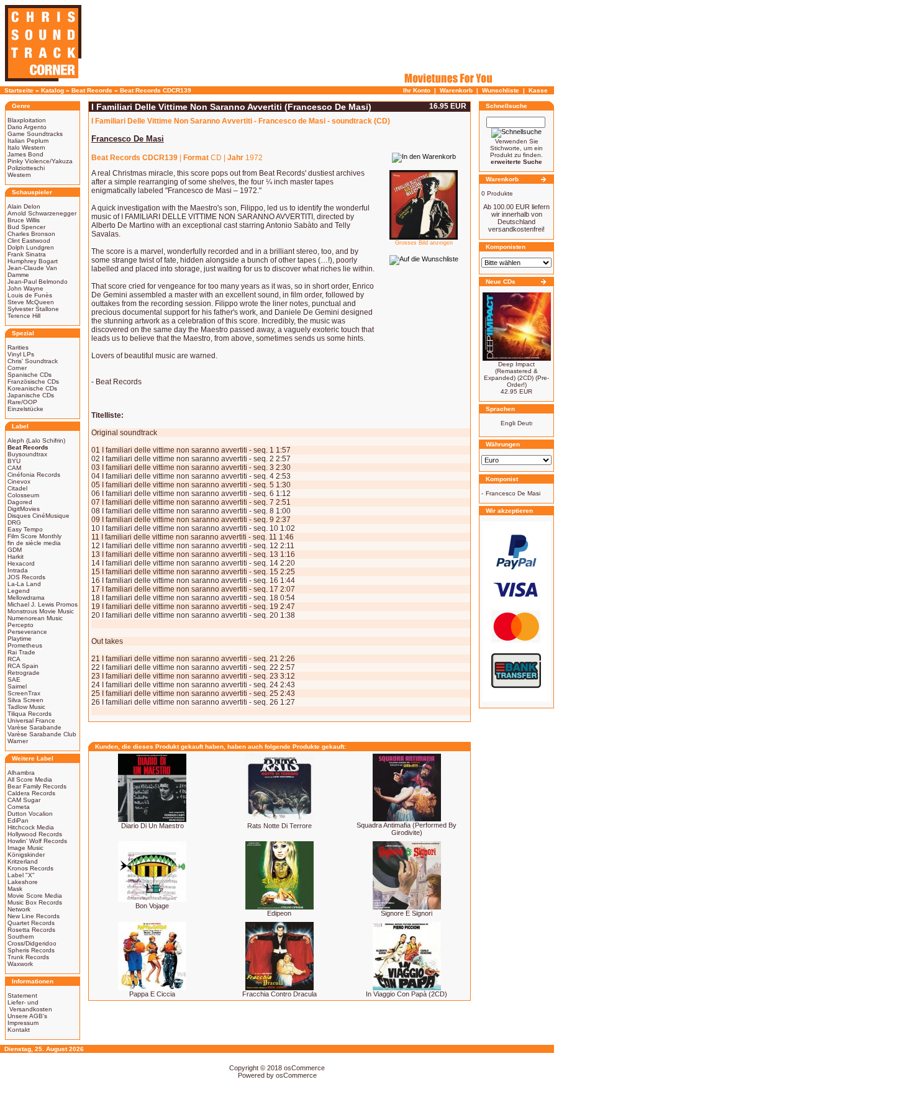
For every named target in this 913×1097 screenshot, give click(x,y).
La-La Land (24, 583)
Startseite (19, 90)
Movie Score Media (34, 895)
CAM (14, 467)
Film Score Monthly (34, 536)
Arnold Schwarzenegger (41, 213)
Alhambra (21, 772)
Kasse (538, 90)
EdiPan (18, 820)
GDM (14, 549)
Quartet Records (31, 922)
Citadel (17, 488)
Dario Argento (27, 127)
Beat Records (91, 90)
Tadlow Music (26, 706)
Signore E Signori (406, 913)
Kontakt (18, 1029)
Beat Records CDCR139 (155, 90)
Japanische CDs (30, 395)
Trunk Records (28, 957)
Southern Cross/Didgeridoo (32, 940)
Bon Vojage (152, 906)
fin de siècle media (34, 542)
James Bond (25, 154)
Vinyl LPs (20, 354)
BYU (13, 461)
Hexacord (21, 563)
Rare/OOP (22, 402)
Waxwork (20, 963)
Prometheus (24, 645)
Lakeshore (22, 881)
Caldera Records (31, 793)
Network (18, 909)
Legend (18, 590)
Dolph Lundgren (30, 247)
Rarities (18, 347)
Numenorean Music (35, 618)
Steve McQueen (30, 302)
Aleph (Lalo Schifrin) (36, 440)
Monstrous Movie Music (40, 611)
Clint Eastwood (28, 240)
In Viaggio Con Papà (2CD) (406, 994)
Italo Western (26, 147)
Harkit (15, 556)
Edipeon (279, 913)
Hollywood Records (34, 834)
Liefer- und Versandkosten (29, 1006)
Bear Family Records (36, 786)
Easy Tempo (25, 529)
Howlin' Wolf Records (37, 840)
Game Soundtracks (35, 133)
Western (19, 174)
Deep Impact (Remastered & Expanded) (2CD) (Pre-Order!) (516, 374)
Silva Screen (25, 700)
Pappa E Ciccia (152, 994)
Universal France (31, 720)
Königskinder (26, 854)
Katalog (52, 90)
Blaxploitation (26, 120)
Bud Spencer (26, 226)
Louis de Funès (29, 295)
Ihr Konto (416, 90)
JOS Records (26, 577)
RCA (13, 659)
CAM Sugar (23, 800)
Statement (22, 995)
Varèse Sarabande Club (41, 734)
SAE (13, 679)
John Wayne (25, 288)
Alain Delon (23, 206)
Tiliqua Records (29, 713)
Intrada (17, 570)
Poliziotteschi (26, 168)
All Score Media (29, 779)
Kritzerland (22, 861)
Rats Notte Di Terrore (279, 825)
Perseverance (27, 631)
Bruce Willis (23, 220)
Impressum (23, 1022)
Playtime (19, 638)
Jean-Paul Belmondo (37, 281)
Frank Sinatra (26, 254)
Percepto (20, 624)
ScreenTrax (23, 693)
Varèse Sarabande (34, 727)
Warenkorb (456, 90)
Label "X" (21, 875)
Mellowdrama (26, 597)
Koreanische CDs (32, 388)
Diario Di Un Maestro (152, 825)
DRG (14, 522)
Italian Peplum (27, 140)
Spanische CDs (29, 374)
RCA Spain (23, 665)
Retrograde (23, 672)
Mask (14, 888)
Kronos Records (30, 868)
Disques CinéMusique (38, 515)
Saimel (17, 686)
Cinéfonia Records (33, 474)
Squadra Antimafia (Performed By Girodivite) (407, 828)
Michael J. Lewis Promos (42, 604)
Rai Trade (21, 652)
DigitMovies (23, 508)
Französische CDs (33, 381)
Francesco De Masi (513, 493)
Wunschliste (500, 90)
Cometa (18, 806)
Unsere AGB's (27, 1016)
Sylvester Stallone (33, 308)
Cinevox (18, 481)
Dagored (19, 502)
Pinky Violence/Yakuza (40, 161)
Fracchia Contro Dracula (279, 994)
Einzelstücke (25, 408)
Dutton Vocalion (30, 813)
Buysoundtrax (27, 454)
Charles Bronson (31, 233)
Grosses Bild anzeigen (424, 243)
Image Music (25, 847)
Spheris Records (31, 950)
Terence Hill (23, 315)
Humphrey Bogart (32, 261)
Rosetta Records (31, 929)
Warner (17, 741)
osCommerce (304, 1068)
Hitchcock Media (30, 827)
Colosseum (23, 495)
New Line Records (33, 916)
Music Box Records (34, 902)
